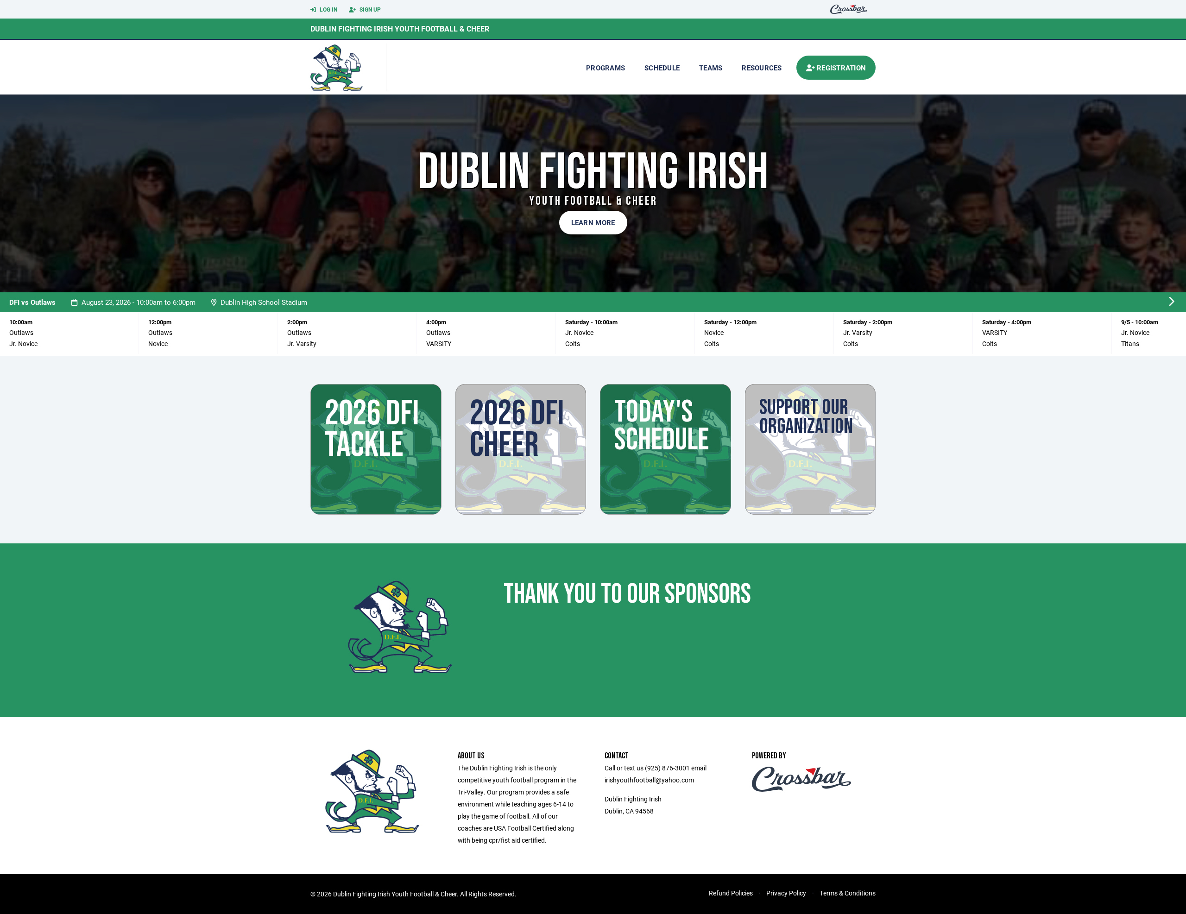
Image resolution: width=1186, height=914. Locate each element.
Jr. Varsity (301, 343)
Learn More (593, 222)
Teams (710, 67)
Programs (605, 67)
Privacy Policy (786, 893)
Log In (327, 9)
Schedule (662, 67)
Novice (158, 343)
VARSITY (438, 343)
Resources (762, 67)
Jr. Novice (23, 343)
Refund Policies (731, 893)
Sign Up (369, 9)
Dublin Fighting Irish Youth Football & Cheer (399, 28)
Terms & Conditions (848, 893)
